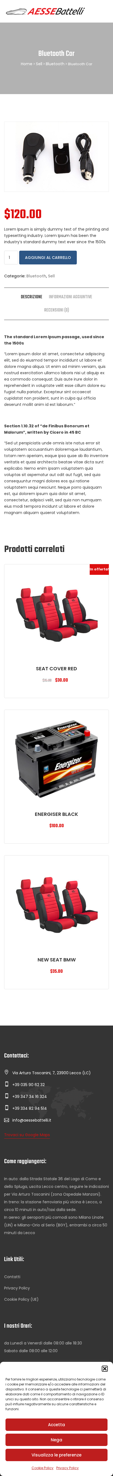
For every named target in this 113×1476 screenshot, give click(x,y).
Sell (39, 64)
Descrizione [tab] (31, 297)
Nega (56, 1440)
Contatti (12, 1277)
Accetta (56, 1425)
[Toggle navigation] (102, 11)
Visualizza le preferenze (56, 1455)
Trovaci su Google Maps (27, 1135)
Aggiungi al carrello (48, 257)
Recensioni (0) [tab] (56, 310)
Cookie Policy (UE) (21, 1299)
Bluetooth (55, 64)
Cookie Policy (42, 1468)
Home (26, 64)
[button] (105, 1368)
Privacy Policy (67, 1468)
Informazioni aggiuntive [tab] (70, 297)
